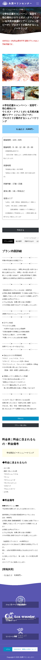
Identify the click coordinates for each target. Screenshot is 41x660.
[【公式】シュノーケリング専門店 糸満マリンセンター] (17, 3)
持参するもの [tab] (29, 241)
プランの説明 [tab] (8, 241)
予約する (20, 230)
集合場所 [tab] (19, 241)
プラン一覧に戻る (20, 425)
